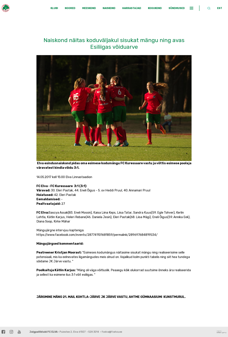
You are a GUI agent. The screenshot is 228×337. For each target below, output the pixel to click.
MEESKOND (89, 8)
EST (219, 8)
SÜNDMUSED (177, 8)
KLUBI (54, 8)
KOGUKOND (155, 8)
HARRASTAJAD (131, 8)
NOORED (70, 8)
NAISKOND (109, 8)
